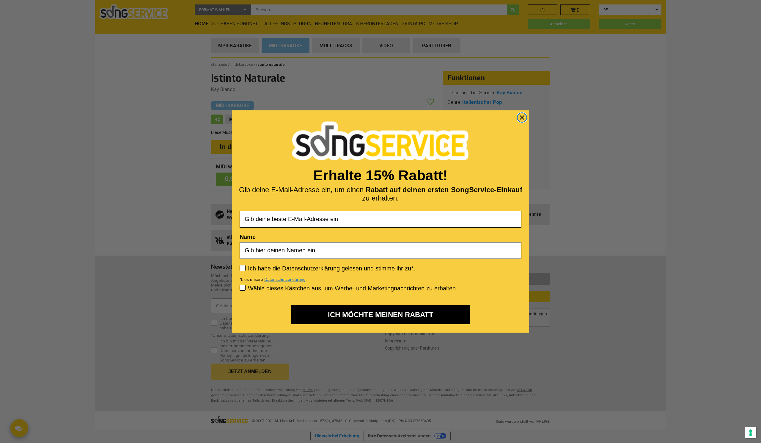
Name (248, 237)
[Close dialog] (522, 117)
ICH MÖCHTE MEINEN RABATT (380, 315)
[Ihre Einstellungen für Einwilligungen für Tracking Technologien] (750, 432)
